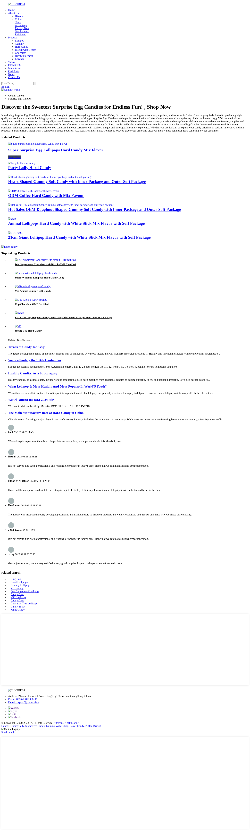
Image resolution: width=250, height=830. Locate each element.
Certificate (13, 71)
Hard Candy (21, 46)
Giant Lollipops (19, 582)
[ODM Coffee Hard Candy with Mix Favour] (34, 191)
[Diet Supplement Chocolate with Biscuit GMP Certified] (45, 259)
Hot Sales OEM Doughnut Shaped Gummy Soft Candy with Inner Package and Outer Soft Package (94, 209)
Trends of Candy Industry (26, 347)
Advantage (21, 25)
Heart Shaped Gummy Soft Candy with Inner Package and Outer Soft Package (77, 181)
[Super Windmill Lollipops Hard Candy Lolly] (36, 273)
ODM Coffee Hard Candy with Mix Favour (46, 195)
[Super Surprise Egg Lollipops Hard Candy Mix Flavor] (37, 143)
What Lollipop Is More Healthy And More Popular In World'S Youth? (57, 386)
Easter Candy (77, 726)
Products (13, 37)
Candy (4, 726)
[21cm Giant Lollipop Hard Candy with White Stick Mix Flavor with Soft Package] (15, 232)
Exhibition (20, 34)
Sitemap (58, 722)
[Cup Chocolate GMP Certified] (31, 299)
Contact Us (14, 77)
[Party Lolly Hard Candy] (22, 163)
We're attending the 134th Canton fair (34, 360)
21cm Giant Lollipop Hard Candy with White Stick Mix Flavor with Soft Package (79, 237)
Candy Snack (18, 606)
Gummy (19, 43)
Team (18, 22)
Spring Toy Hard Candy (28, 330)
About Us (13, 13)
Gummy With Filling (57, 726)
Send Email (7, 732)
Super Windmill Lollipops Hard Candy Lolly (39, 277)
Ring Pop (16, 579)
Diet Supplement (24, 55)
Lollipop (19, 40)
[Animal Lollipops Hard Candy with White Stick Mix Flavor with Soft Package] (12, 218)
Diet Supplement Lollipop (25, 591)
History (19, 16)
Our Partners (22, 31)
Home (11, 10)
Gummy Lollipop (20, 585)
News (11, 74)
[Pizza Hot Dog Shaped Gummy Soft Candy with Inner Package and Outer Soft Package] (19, 312)
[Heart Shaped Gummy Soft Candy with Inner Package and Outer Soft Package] (50, 177)
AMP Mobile (72, 722)
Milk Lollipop (18, 597)
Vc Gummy (17, 588)
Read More (15, 157)
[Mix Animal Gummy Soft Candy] (33, 286)
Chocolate (20, 52)
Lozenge (19, 58)
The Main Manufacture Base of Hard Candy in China (46, 413)
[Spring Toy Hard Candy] (18, 326)
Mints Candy (18, 609)
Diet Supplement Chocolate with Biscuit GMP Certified (45, 264)
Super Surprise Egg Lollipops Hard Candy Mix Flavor (55, 150)
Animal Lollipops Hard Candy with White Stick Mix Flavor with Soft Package (76, 223)
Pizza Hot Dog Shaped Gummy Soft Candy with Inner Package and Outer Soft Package (63, 317)
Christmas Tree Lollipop (24, 603)
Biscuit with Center (25, 49)
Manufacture (15, 68)
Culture (19, 19)
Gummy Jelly (17, 726)
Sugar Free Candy (35, 726)
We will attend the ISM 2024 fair (31, 399)
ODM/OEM (14, 65)
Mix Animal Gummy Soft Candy (33, 291)
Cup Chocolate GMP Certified (31, 304)
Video (11, 62)
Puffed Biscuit (93, 726)
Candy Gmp (17, 594)
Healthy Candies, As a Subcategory (32, 373)
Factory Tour (22, 28)
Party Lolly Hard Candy (29, 167)
